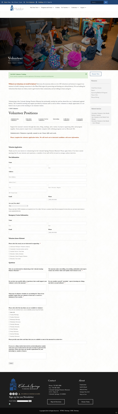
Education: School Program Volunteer (18, 256)
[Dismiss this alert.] (86, 74)
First (10, 167)
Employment (83, 384)
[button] (34, 7)
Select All (12, 312)
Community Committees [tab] (79, 119)
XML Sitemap (74, 410)
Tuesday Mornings (14, 314)
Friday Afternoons (14, 331)
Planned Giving (95, 97)
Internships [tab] (56, 119)
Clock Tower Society (96, 88)
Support (14, 62)
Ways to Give (94, 95)
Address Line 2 (12, 182)
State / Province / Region (54, 187)
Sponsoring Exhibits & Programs (99, 92)
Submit (11, 363)
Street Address (12, 177)
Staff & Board (83, 387)
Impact (93, 90)
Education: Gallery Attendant (16, 253)
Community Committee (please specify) (19, 249)
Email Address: (13, 401)
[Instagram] (13, 394)
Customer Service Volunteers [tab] (43, 119)
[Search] (106, 2)
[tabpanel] (48, 132)
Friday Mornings (14, 329)
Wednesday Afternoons (15, 322)
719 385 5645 (56, 388)
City (10, 187)
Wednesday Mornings (15, 319)
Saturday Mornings (14, 334)
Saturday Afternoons (14, 336)
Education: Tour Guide (15, 258)
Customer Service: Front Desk (17, 251)
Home (9, 62)
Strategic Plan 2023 (85, 392)
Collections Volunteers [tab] (66, 119)
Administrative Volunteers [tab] (15, 119)
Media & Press (83, 389)
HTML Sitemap (64, 410)
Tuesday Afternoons (14, 317)
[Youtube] (16, 394)
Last (49, 167)
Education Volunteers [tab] (29, 119)
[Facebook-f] (10, 394)
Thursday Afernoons (14, 326)
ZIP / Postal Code (13, 192)
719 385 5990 (57, 385)
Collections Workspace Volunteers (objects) (20, 246)
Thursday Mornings (14, 324)
